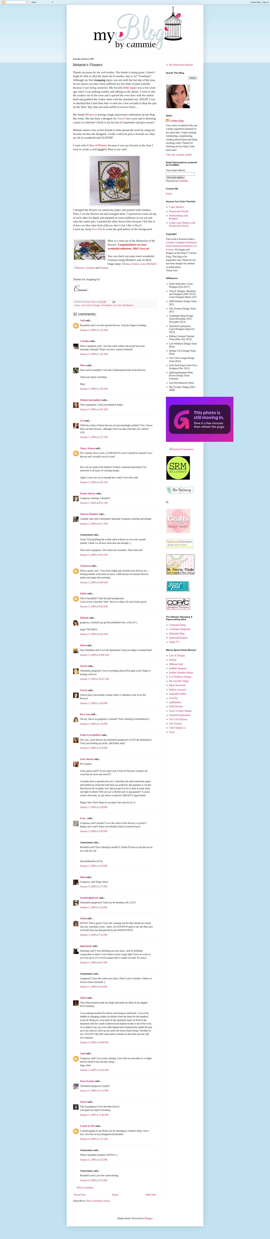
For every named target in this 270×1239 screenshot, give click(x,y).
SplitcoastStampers (178, 637)
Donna (126, 263)
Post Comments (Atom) (98, 1200)
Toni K (83, 666)
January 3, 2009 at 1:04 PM (93, 703)
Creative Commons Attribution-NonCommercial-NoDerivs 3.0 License (181, 246)
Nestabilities (106, 305)
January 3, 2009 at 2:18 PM (93, 807)
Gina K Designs (93, 305)
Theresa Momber (89, 514)
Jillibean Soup (176, 664)
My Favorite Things (179, 681)
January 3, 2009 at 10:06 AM (94, 655)
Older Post (150, 1194)
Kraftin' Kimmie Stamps (181, 672)
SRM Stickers (176, 706)
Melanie (89, 114)
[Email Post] (113, 301)
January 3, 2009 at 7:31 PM (93, 934)
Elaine (83, 593)
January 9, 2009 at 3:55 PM (93, 1180)
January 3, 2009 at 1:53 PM (93, 748)
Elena (83, 645)
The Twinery (175, 723)
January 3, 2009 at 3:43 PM (93, 831)
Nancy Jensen (87, 448)
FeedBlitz (183, 181)
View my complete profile (179, 154)
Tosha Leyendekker (90, 735)
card (83, 305)
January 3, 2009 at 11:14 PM (94, 1090)
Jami (82, 1053)
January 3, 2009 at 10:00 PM (94, 1042)
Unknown (85, 565)
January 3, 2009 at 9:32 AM (94, 554)
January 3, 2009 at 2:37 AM (94, 437)
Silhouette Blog (176, 633)
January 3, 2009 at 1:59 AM (94, 388)
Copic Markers (176, 207)
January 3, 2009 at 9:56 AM (94, 606)
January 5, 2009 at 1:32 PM (93, 1159)
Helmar (172, 659)
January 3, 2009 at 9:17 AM (94, 523)
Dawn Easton (87, 1081)
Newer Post (79, 1194)
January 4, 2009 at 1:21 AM (94, 1139)
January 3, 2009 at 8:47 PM (93, 962)
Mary (83, 365)
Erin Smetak (86, 759)
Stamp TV (174, 642)
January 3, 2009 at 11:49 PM (94, 1115)
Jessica (135, 263)
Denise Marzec (88, 493)
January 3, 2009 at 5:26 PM (93, 866)
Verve (172, 732)
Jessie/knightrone (89, 897)
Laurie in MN (87, 1126)
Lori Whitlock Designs (180, 676)
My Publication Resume (181, 64)
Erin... (83, 818)
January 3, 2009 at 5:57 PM (93, 886)
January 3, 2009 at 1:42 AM (94, 354)
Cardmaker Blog (177, 625)
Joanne (104, 267)
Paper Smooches (177, 685)
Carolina (90, 267)
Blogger (148, 1218)
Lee (143, 263)
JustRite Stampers (178, 668)
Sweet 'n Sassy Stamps (180, 711)
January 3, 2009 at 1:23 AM (94, 330)
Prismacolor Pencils (178, 211)
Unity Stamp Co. (177, 727)
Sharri (83, 1102)
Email (169, 193)
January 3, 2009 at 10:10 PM (94, 1070)
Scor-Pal (97, 229)
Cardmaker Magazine (179, 629)
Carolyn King (176, 120)
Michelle (152, 263)
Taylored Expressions (179, 715)
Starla (83, 918)
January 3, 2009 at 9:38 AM (94, 582)
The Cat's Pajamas (178, 719)
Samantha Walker (177, 693)
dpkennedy (86, 946)
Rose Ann (85, 714)
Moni (83, 877)
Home (115, 1194)
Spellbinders (127, 305)
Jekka (83, 997)
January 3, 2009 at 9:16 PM (93, 986)
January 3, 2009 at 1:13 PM (93, 723)
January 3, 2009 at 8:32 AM (94, 503)
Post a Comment (85, 1187)
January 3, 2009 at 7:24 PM (93, 907)
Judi (82, 320)
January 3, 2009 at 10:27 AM (94, 679)
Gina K (121, 118)
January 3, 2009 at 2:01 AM (94, 409)
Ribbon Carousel (177, 689)
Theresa (79, 267)
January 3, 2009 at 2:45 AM (94, 482)
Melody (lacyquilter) (90, 400)
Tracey (83, 690)
